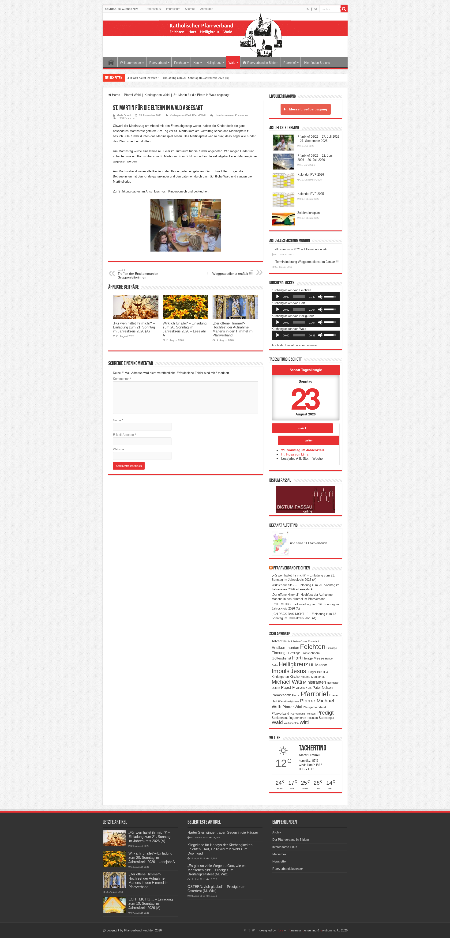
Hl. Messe (318, 665)
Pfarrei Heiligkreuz (288, 701)
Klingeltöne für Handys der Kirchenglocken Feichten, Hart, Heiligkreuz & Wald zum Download (220, 849)
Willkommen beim (132, 62)
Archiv (276, 832)
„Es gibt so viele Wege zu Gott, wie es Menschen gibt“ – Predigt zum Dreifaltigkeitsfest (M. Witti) (217, 870)
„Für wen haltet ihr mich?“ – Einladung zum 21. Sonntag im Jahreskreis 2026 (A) (178, 77)
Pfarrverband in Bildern (262, 62)
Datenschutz (153, 9)
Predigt (325, 713)
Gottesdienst (281, 658)
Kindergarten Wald (157, 95)
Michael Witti (287, 682)
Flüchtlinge (293, 653)
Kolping (305, 676)
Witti (304, 722)
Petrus (296, 695)
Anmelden (206, 9)
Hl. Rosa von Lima (294, 454)
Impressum (173, 9)
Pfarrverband (158, 62)
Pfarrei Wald (132, 95)
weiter (308, 440)
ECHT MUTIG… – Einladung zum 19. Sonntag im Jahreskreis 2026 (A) (150, 903)
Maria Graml (124, 115)
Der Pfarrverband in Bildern (290, 839)
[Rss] (307, 9)
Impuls (280, 671)
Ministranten (314, 682)
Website (118, 449)
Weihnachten (291, 723)
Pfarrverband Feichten (291, 568)
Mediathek (318, 676)
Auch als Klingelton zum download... (296, 345)
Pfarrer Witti (292, 707)
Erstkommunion (285, 647)
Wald (232, 62)
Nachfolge (332, 682)
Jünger (311, 672)
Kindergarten (280, 676)
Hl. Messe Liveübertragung (305, 109)
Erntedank (314, 641)
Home (111, 62)
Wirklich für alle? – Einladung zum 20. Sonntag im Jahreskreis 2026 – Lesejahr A (184, 329)
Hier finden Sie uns (316, 62)
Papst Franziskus (296, 687)
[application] (306, 296)
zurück (302, 428)
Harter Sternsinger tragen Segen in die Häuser (223, 832)
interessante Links (284, 847)
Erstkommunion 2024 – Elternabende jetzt (300, 249)
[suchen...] (344, 8)
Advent (277, 641)
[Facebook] (311, 9)
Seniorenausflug (282, 718)
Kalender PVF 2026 (310, 174)
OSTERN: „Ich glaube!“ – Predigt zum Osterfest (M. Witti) (216, 889)
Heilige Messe (313, 658)
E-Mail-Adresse (124, 435)
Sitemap (190, 9)
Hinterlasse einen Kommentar (231, 115)
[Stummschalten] (320, 296)
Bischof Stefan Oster (295, 641)
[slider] (299, 296)
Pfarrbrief (289, 62)
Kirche (295, 676)
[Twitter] (316, 9)
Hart (196, 62)
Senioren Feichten (306, 717)
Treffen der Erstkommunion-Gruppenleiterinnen (138, 274)
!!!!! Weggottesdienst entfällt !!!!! (230, 272)
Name (118, 420)
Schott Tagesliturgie (306, 369)
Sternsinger (326, 718)
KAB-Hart (322, 672)
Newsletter (279, 861)
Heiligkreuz (213, 62)
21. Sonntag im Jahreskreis (303, 450)
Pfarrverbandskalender (287, 868)
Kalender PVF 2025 (310, 194)
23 (305, 397)
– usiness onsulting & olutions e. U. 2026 (312, 930)
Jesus (298, 671)
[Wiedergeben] (277, 296)
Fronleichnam (310, 653)
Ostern (276, 687)
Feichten (180, 62)
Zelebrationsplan (308, 213)
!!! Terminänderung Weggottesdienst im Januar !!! (305, 262)
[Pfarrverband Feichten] (225, 35)
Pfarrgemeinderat (314, 707)
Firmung (278, 653)
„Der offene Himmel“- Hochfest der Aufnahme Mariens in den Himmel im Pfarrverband (233, 329)
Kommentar (122, 378)
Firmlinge (331, 648)
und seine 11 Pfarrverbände (308, 543)
